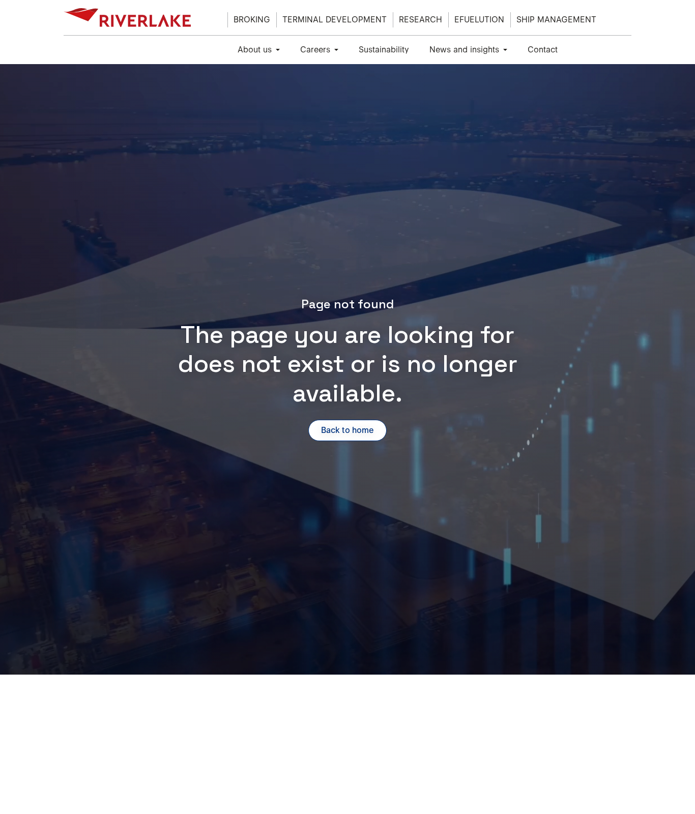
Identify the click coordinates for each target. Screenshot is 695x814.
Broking (252, 19)
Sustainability (384, 49)
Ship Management (556, 19)
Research (420, 19)
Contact (543, 49)
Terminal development (334, 19)
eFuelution (479, 19)
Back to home (347, 430)
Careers (315, 49)
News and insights (464, 49)
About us (255, 49)
